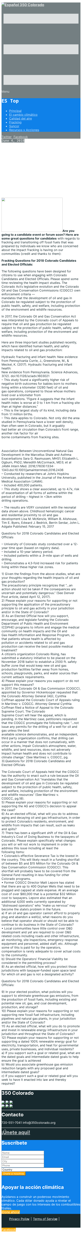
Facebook (21, 137)
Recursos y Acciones (24, 130)
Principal (15, 111)
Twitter (7, 137)
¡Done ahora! (11, 1212)
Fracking (15, 122)
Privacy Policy (19, 1219)
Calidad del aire (20, 118)
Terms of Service (45, 1219)
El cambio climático (23, 115)
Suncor (14, 126)
